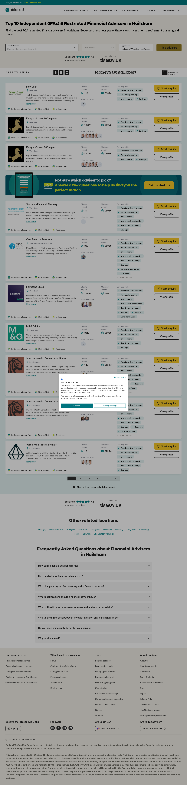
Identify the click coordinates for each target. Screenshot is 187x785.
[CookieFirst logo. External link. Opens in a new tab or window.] (62, 379)
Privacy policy (120, 377)
